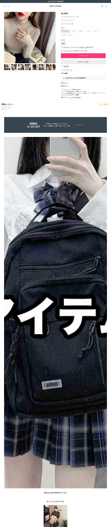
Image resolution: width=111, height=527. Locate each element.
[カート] (106, 6)
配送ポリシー (65, 86)
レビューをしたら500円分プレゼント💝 (75, 50)
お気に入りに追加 (83, 62)
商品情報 (66, 66)
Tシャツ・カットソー (68, 20)
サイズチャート (67, 70)
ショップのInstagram (74, 97)
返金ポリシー (65, 83)
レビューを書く (103, 104)
